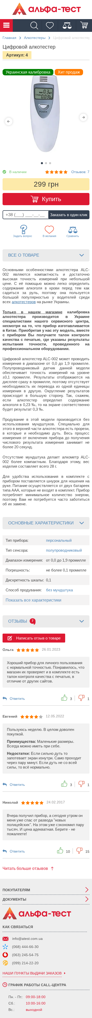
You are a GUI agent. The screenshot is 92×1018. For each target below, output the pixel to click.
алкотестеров (24, 302)
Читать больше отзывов (25, 868)
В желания (49, 236)
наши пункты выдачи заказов (32, 973)
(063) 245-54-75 (25, 955)
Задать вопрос (22, 236)
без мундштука (59, 590)
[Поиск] (35, 26)
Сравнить (72, 236)
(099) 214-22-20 (25, 963)
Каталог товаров (6, 25)
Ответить (17, 698)
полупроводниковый (64, 550)
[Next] (83, 117)
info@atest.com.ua (27, 939)
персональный (59, 540)
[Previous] (9, 121)
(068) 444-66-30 (25, 947)
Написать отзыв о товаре (38, 638)
